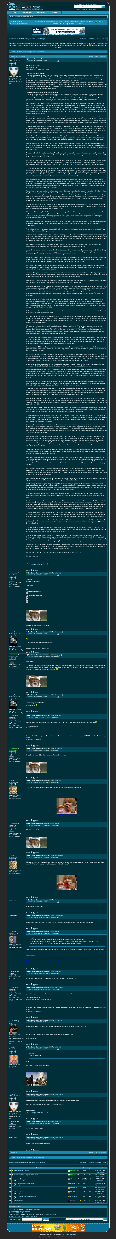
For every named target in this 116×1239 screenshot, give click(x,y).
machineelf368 (75, 1183)
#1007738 (30, 973)
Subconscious (19, 1200)
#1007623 (30, 782)
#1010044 (30, 1049)
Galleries (85, 21)
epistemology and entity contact (24, 1183)
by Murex (100, 1193)
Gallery (54, 12)
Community (41, 12)
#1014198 (30, 1123)
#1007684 (30, 917)
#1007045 (30, 656)
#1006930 (30, 575)
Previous (91, 39)
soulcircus (73, 1188)
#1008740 (30, 989)
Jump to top (14, 1152)
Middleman (19, 1213)
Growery (80, 24)
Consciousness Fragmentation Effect (26, 1175)
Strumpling (58, 748)
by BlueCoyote (100, 1189)
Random (71, 24)
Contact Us (92, 9)
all (23, 1180)
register (93, 44)
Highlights (75, 21)
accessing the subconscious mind (25, 1196)
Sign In (14, 23)
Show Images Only (15, 1216)
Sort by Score (25, 1216)
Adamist (57, 573)
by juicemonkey (100, 1172)
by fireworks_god (100, 1202)
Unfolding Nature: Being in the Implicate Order (30, 52)
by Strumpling (100, 1176)
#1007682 (30, 902)
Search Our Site (79, 4)
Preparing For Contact (21, 1170)
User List (100, 21)
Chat (56, 24)
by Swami (100, 1180)
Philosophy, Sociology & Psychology (33, 39)
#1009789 (30, 1022)
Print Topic (33, 1216)
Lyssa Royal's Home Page (57, 755)
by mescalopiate (99, 1185)
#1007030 (30, 634)
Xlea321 (73, 1192)
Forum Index (39, 21)
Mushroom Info (27, 12)
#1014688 (30, 1139)
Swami (57, 823)
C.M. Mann (73, 1196)
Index (99, 39)
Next (104, 39)
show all (104, 56)
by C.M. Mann (100, 1198)
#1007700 (30, 933)
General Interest (14, 39)
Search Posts (50, 21)
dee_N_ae (58, 655)
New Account (77, 9)
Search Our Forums (91, 4)
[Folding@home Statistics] (13, 581)
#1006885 (30, 61)
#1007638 (30, 825)
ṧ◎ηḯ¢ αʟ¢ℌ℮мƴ (37, 564)
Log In (85, 9)
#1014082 (30, 1096)
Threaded (83, 39)
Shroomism (58, 632)
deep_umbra (59, 987)
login (85, 44)
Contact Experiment (20, 1179)
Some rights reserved (69, 1234)
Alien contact (18, 1192)
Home (14, 12)
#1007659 (30, 857)
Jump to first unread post (18, 56)
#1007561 (30, 750)
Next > (99, 56)
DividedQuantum (26, 1213)
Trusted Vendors (63, 21)
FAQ (92, 21)
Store (63, 24)
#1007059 (30, 697)
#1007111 (30, 717)
